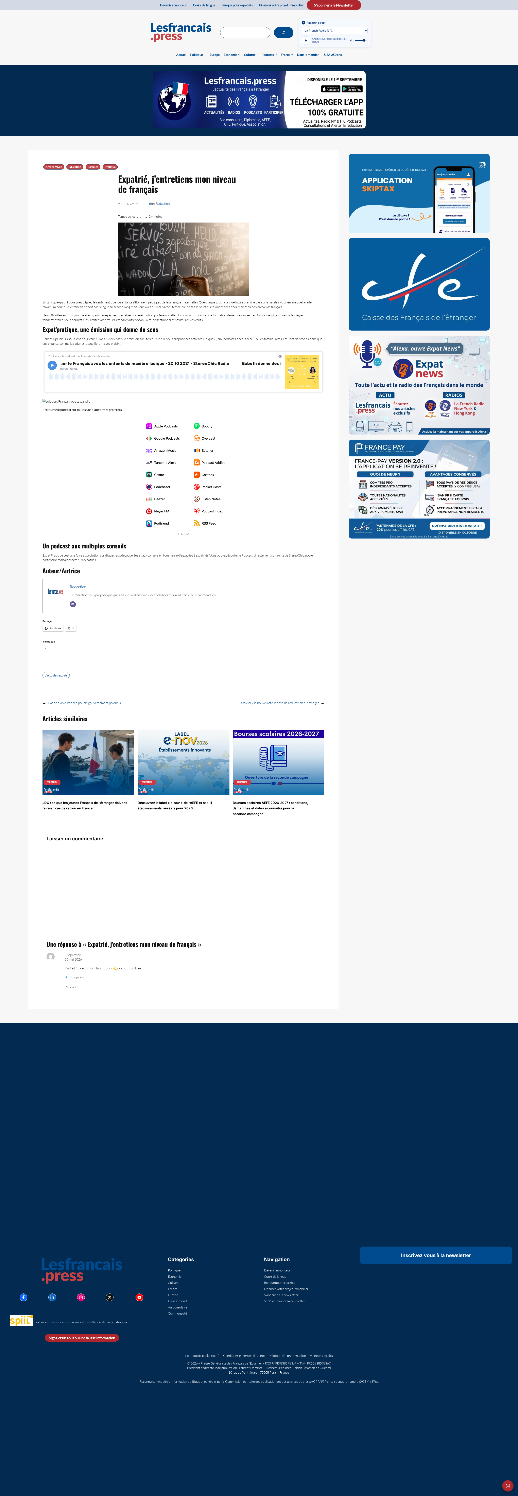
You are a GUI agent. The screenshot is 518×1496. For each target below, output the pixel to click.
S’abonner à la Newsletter (334, 5)
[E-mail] (73, 604)
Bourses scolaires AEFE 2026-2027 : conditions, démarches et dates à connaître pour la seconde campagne (270, 808)
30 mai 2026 (73, 959)
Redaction (163, 203)
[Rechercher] (283, 32)
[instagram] (81, 1297)
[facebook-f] (23, 1297)
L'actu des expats (56, 675)
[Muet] (351, 40)
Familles (93, 167)
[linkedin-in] (52, 1297)
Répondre (71, 987)
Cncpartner (73, 955)
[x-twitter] (110, 1297)
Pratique (110, 167)
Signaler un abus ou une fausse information (82, 1338)
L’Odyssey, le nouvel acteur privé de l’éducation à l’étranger (279, 703)
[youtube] (139, 1297)
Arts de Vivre (54, 167)
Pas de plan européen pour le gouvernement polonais (84, 703)
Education (75, 167)
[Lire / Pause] (306, 40)
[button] (508, 1486)
